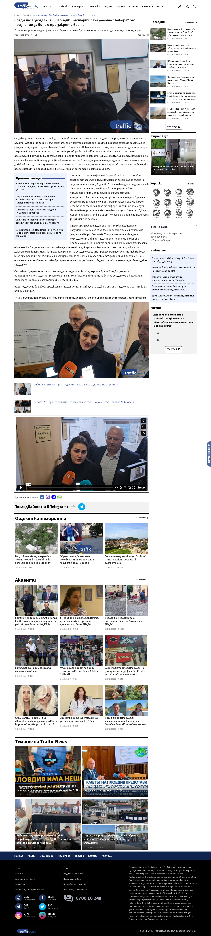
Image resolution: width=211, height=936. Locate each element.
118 (187, 70)
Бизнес (108, 7)
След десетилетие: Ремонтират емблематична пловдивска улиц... (169, 288)
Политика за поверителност (29, 889)
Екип (65, 868)
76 (187, 54)
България (77, 7)
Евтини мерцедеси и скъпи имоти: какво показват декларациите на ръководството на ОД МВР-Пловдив (36, 621)
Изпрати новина (209, 454)
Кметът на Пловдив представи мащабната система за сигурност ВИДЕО (112, 788)
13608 (101, 847)
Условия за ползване (25, 879)
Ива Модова (143, 35)
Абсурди (107, 856)
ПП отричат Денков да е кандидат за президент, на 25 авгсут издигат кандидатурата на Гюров (180, 66)
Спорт (133, 7)
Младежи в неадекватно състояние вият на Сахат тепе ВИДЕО (124, 621)
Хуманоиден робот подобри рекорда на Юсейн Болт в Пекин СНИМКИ (79, 671)
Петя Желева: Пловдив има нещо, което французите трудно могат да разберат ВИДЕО (47, 788)
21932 (101, 795)
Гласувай (172, 349)
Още (160, 7)
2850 (121, 679)
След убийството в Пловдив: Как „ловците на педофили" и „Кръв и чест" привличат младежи (125, 671)
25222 (33, 847)
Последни (157, 22)
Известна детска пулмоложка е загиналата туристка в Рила (79, 719)
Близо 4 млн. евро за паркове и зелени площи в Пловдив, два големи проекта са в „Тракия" (33, 560)
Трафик (79, 856)
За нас (18, 868)
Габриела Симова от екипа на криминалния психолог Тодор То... (169, 278)
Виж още (172, 126)
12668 (32, 729)
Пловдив (62, 7)
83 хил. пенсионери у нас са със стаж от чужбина (33, 669)
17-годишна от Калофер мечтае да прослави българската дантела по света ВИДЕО (80, 621)
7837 (121, 729)
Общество (47, 856)
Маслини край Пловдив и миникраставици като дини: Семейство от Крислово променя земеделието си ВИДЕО (125, 721)
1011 (31, 676)
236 (187, 102)
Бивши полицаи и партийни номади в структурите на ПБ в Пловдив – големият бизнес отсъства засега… (44, 839)
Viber (48, 497)
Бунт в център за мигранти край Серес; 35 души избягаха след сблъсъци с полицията (181, 96)
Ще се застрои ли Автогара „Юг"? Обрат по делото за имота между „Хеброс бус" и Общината (112, 839)
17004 (33, 795)
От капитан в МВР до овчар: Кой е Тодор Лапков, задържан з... (173, 260)
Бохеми (92, 856)
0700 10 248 (88, 898)
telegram (53, 497)
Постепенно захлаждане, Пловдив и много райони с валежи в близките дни (125, 560)
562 (76, 679)
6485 (76, 726)
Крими (121, 7)
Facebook (42, 497)
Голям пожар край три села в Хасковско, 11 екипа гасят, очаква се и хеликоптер (181, 112)
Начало (47, 7)
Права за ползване (72, 879)
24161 (32, 629)
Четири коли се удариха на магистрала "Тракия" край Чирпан (180, 80)
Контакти (20, 884)
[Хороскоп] (173, 218)
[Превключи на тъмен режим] (194, 6)
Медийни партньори (73, 873)
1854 (76, 567)
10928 (169, 172)
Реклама (19, 873)
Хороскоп (157, 183)
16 (31, 567)
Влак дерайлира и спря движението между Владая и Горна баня (181, 48)
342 (187, 118)
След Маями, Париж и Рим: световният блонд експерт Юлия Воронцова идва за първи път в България (36, 721)
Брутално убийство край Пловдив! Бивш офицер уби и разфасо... (173, 297)
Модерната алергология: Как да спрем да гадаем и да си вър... (173, 168)
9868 (76, 629)
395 (187, 86)
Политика (94, 7)
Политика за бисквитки (75, 889)
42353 (121, 629)
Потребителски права (74, 884)
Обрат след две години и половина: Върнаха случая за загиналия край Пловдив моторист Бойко (77, 560)
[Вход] (179, 7)
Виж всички (141, 518)
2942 (121, 567)
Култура (147, 7)
